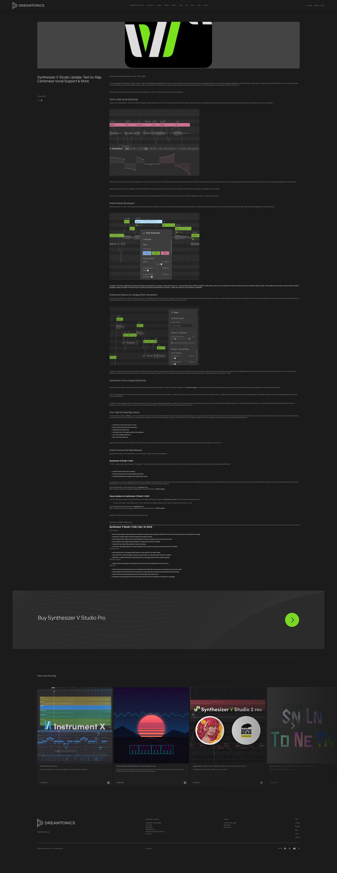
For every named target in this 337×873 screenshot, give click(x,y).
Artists (181, 5)
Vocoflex (159, 5)
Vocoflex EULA (228, 827)
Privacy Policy (149, 848)
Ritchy (129, 416)
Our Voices (149, 825)
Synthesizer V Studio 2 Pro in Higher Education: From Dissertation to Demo (219, 766)
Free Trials (148, 834)
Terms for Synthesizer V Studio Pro (155, 831)
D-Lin (211, 416)
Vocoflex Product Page (230, 823)
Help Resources (150, 829)
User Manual (149, 827)
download (142, 487)
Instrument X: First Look (48, 766)
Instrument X (150, 5)
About (198, 5)
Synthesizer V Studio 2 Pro (136, 5)
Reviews (174, 5)
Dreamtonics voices (170, 499)
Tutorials (166, 5)
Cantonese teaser (191, 387)
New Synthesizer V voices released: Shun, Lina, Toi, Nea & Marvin (292, 766)
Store (296, 819)
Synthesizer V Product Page (153, 823)
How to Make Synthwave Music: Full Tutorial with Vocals (136, 766)
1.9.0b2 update (160, 489)
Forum (192, 5)
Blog (186, 5)
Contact (205, 5)
